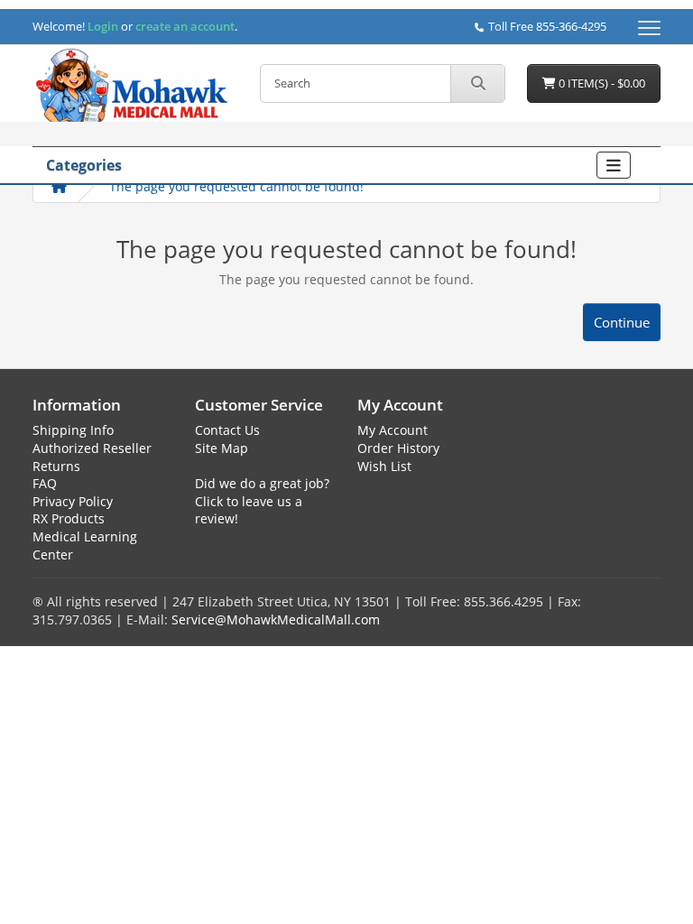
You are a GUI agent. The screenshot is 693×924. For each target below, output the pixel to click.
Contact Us (227, 430)
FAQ (44, 483)
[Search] (477, 83)
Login (103, 26)
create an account (184, 26)
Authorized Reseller (92, 448)
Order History (398, 448)
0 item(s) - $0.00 (600, 83)
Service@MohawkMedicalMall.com (275, 619)
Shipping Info (73, 430)
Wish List (384, 466)
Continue (622, 322)
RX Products (68, 518)
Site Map (221, 448)
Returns (56, 466)
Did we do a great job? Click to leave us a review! (262, 501)
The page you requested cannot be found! (236, 186)
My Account (392, 430)
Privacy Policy (72, 501)
